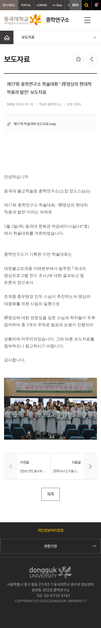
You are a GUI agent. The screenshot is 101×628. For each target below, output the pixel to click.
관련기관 (50, 546)
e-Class (57, 5)
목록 (50, 494)
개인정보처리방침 (51, 530)
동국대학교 (9, 5)
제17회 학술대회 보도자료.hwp (34, 124)
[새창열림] (86, 5)
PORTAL (26, 5)
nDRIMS (41, 5)
